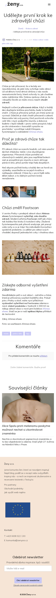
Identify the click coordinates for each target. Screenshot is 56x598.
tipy (11, 43)
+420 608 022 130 (15, 536)
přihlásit (43, 356)
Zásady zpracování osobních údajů (28, 585)
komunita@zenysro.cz (17, 540)
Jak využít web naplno (14, 492)
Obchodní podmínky (13, 488)
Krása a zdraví (32, 28)
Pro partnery (10, 484)
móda (46, 40)
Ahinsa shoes (36, 131)
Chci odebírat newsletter (28, 580)
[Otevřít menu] (49, 5)
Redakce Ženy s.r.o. (13, 40)
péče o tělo (5, 43)
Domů (20, 28)
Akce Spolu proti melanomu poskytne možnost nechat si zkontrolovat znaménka (26, 429)
